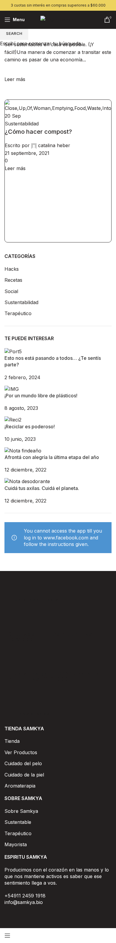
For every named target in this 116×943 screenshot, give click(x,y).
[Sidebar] (7, 935)
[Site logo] (58, 19)
